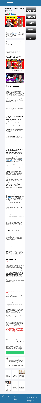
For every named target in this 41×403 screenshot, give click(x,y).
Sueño (31, 4)
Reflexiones (21, 4)
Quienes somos (15, 399)
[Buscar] (12, 2)
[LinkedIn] (11, 14)
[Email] (15, 14)
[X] (6, 14)
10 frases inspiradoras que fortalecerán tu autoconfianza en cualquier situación (31, 398)
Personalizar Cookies (16, 397)
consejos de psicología (15, 33)
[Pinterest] (8, 14)
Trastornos (38, 4)
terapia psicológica (10, 197)
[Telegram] (13, 14)
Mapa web (15, 396)
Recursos (18, 4)
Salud (29, 4)
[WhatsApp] (9, 14)
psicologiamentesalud (4, 395)
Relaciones (25, 4)
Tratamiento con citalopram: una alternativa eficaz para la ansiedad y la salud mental (32, 400)
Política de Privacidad (16, 398)
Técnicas (35, 4)
